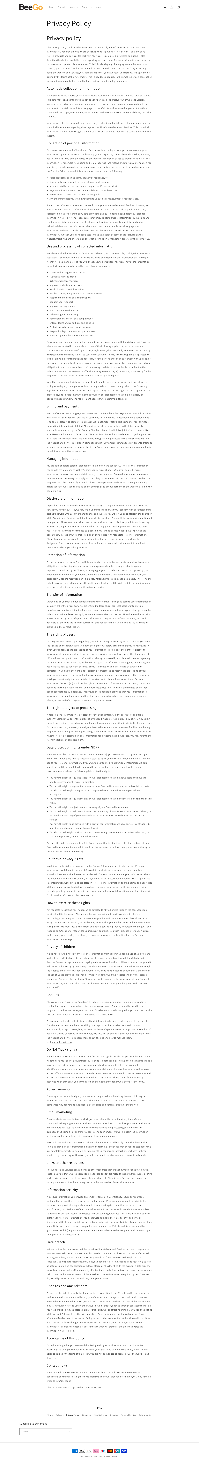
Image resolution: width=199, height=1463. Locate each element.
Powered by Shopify (112, 1456)
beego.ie (91, 51)
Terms (50, 1415)
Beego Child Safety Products (95, 1456)
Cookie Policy (100, 1415)
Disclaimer (87, 1415)
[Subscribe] (68, 1431)
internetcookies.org (62, 1042)
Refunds (60, 1415)
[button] (165, 7)
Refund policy (145, 1415)
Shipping (114, 1415)
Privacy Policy (72, 1415)
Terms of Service (128, 1415)
